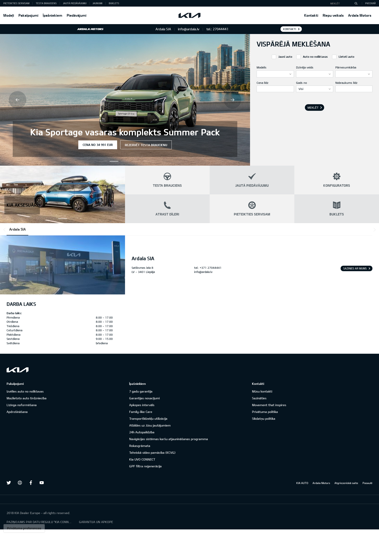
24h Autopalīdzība (141, 432)
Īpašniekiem (52, 15)
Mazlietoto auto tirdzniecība (26, 398)
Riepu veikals (333, 15)
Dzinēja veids (304, 67)
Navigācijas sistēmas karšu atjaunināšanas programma (168, 439)
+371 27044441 (211, 267)
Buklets (114, 3)
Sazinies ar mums (355, 268)
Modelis (261, 67)
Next (232, 100)
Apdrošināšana (17, 412)
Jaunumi (97, 3)
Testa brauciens (46, 3)
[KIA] (189, 15)
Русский (370, 3)
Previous (17, 100)
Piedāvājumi (76, 15)
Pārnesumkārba (345, 67)
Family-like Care (140, 412)
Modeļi (8, 15)
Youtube (41, 482)
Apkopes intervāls (141, 405)
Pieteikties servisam (16, 3)
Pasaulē (367, 482)
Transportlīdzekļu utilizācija (148, 418)
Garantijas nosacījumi (144, 398)
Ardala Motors (359, 15)
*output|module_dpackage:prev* (5, 229)
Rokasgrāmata (139, 446)
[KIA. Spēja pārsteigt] (18, 370)
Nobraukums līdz (346, 82)
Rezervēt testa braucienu (146, 145)
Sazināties (259, 398)
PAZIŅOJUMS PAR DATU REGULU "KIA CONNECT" (39, 522)
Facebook (31, 482)
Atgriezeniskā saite (346, 482)
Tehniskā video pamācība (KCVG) (152, 452)
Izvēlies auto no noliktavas (25, 391)
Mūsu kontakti (262, 391)
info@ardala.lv (203, 272)
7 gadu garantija (140, 391)
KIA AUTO (302, 482)
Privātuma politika (265, 412)
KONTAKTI (289, 28)
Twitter (9, 482)
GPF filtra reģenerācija (145, 466)
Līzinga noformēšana (22, 405)
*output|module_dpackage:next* (373, 229)
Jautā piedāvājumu (74, 3)
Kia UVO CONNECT (142, 459)
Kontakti (311, 15)
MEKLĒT (312, 107)
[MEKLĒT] (356, 3)
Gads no (301, 82)
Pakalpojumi (28, 15)
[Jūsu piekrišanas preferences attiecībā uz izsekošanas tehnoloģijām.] (24, 528)
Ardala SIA (17, 229)
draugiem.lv (20, 482)
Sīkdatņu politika (263, 418)
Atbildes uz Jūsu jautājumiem (150, 425)
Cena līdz (262, 82)
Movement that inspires (269, 405)
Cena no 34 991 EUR (98, 145)
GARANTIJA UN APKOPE (96, 522)
